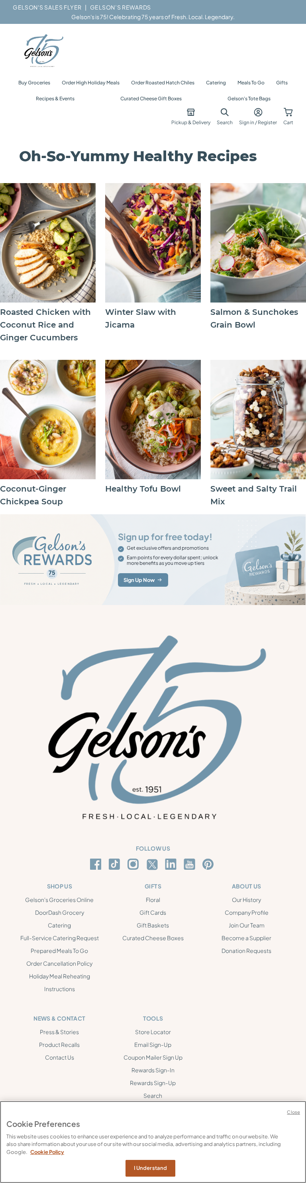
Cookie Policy (47, 1152)
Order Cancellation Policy (59, 963)
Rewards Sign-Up (153, 1082)
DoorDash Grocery (59, 912)
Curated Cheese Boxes (153, 937)
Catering (216, 83)
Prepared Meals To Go (59, 950)
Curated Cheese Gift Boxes (151, 99)
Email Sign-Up (152, 1044)
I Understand (150, 1168)
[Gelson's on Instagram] (134, 864)
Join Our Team (247, 925)
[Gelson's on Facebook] (97, 864)
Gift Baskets (153, 925)
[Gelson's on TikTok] (116, 866)
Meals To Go (251, 83)
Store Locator (153, 1031)
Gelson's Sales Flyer (47, 7)
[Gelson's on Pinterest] (209, 864)
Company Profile (247, 912)
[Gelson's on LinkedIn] (172, 864)
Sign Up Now (139, 580)
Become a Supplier (246, 937)
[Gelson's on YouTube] (191, 866)
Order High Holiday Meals (91, 83)
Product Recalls (59, 1044)
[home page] (43, 51)
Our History (246, 899)
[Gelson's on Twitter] (153, 865)
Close (293, 1112)
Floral (153, 899)
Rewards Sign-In (153, 1070)
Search (152, 1095)
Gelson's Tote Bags (249, 99)
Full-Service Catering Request (59, 937)
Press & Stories (59, 1031)
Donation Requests (246, 950)
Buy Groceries (34, 83)
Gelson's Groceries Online (59, 899)
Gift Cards (152, 912)
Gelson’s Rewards (120, 7)
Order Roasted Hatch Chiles (162, 83)
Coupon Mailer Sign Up (153, 1057)
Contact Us (59, 1057)
